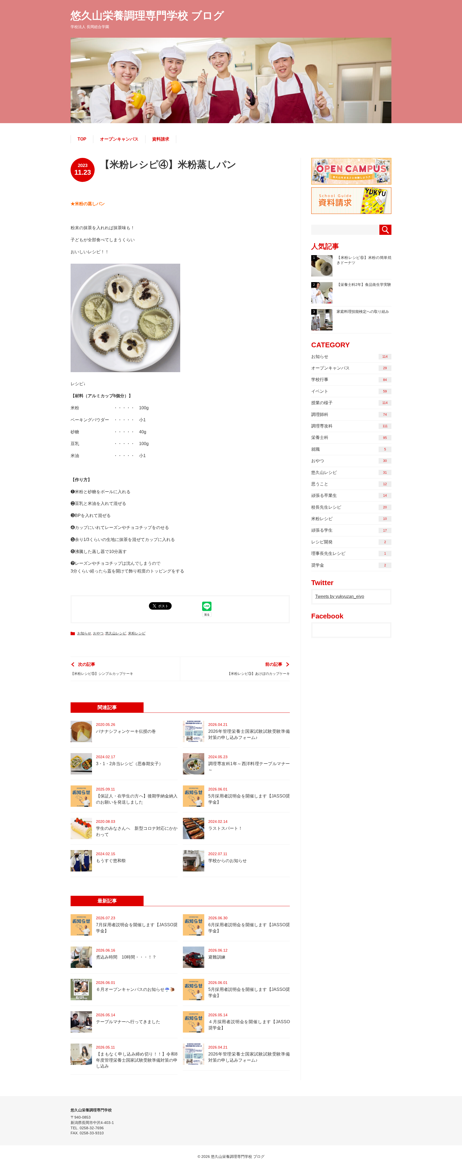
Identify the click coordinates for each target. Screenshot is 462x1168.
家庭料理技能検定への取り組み (351, 311)
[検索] (385, 230)
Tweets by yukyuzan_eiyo (339, 596)
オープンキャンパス (119, 139)
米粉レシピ (136, 633)
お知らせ (84, 633)
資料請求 (160, 139)
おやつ (98, 633)
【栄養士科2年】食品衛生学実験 (352, 284)
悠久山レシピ (115, 633)
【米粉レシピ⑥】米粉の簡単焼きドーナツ (352, 260)
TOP (82, 139)
